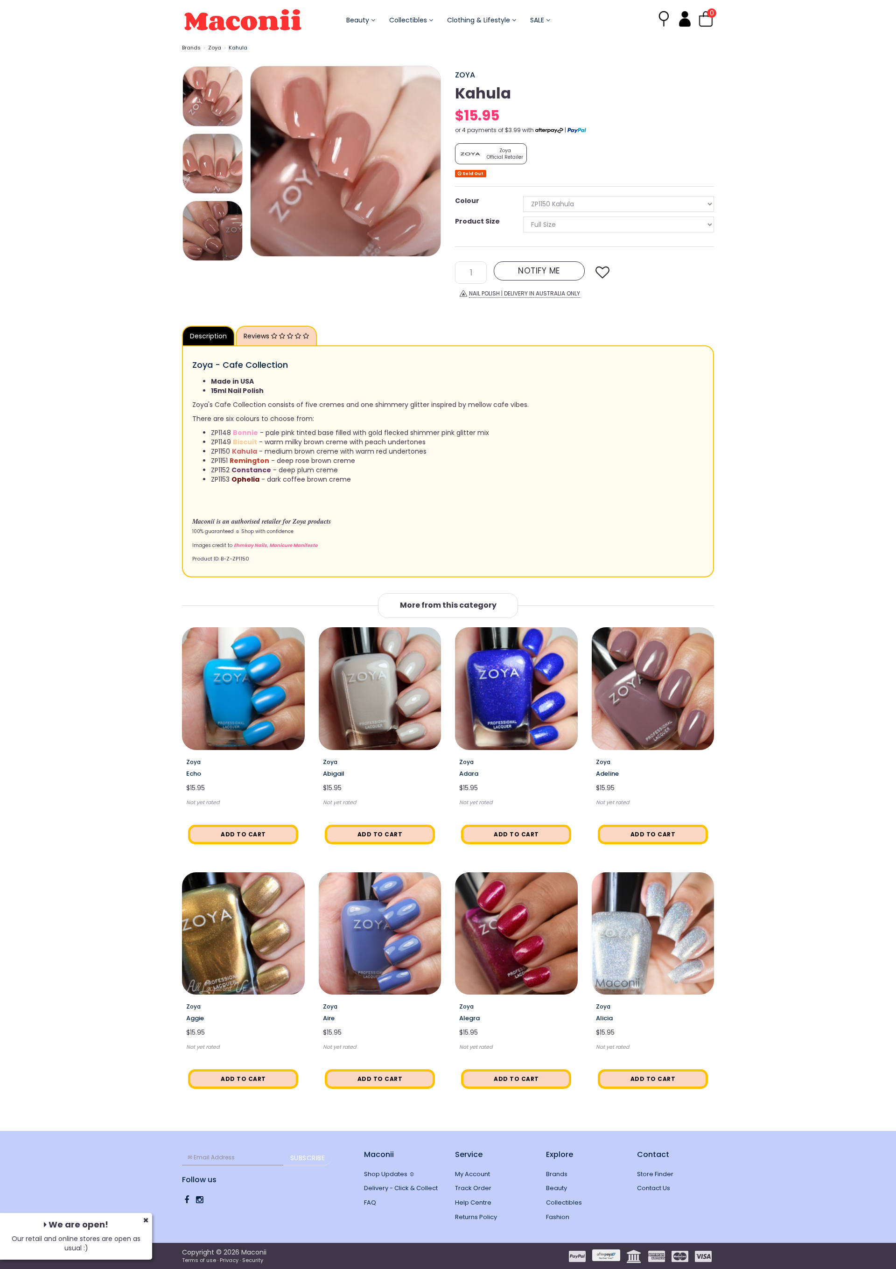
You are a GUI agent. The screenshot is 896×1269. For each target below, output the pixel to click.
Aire (329, 1018)
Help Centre (473, 1202)
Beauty (358, 20)
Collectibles (409, 20)
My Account (472, 1174)
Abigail (333, 773)
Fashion (557, 1217)
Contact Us (653, 1188)
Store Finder (655, 1174)
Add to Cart (243, 834)
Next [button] (429, 161)
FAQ (370, 1202)
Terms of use (199, 1260)
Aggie (195, 1018)
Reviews (257, 336)
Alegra (469, 1018)
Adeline (607, 773)
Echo (193, 773)
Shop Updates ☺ (389, 1174)
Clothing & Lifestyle (479, 20)
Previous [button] (262, 161)
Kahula (238, 47)
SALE (538, 20)
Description (208, 336)
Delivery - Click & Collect (401, 1188)
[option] (345, 161)
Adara (468, 773)
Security (252, 1260)
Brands (191, 47)
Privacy (229, 1260)
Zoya (214, 47)
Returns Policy (476, 1217)
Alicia (604, 1018)
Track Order (473, 1188)
